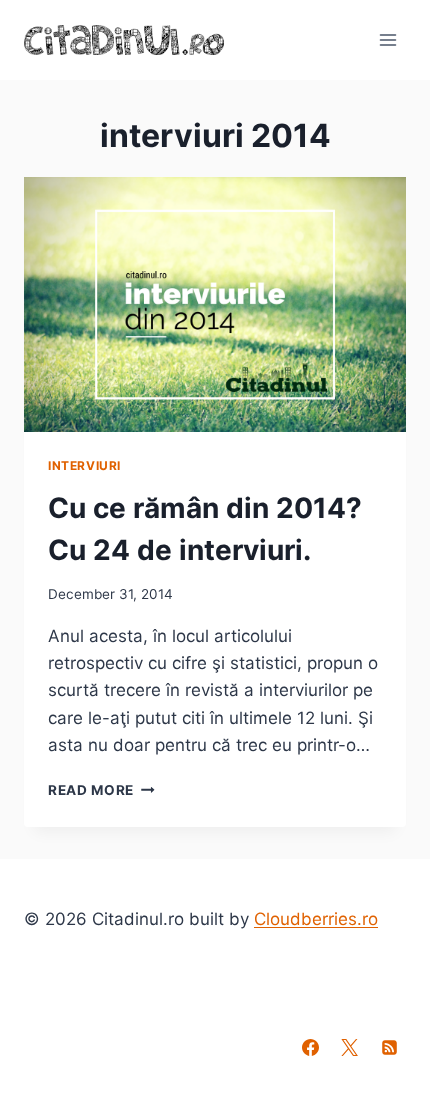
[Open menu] (387, 39)
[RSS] (389, 1047)
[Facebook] (311, 1047)
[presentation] (215, 304)
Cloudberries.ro (316, 919)
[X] (350, 1047)
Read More (101, 790)
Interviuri (84, 465)
